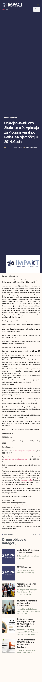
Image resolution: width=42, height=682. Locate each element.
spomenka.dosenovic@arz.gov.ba (15, 459)
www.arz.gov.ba (26, 480)
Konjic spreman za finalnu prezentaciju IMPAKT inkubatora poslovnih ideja (26, 622)
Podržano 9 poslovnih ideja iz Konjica (27, 585)
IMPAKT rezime (24, 567)
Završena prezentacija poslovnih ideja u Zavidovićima (27, 603)
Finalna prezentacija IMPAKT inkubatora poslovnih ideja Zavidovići (26, 643)
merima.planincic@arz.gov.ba (25, 451)
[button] (38, 5)
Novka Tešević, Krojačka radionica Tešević (28, 551)
